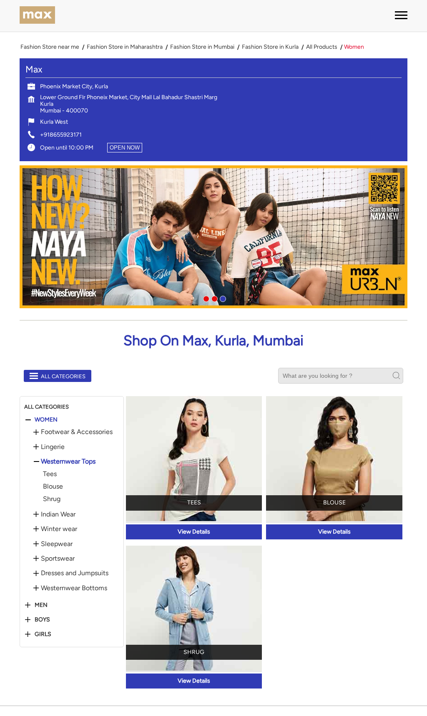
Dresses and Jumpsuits (74, 573)
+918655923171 (61, 134)
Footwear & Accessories (77, 432)
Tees (50, 474)
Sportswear (58, 558)
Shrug (51, 499)
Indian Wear (58, 514)
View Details (194, 531)
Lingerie (53, 447)
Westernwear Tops (68, 461)
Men (41, 605)
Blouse (53, 486)
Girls (43, 634)
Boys (42, 619)
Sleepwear (57, 544)
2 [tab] (213, 298)
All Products (321, 47)
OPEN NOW (125, 148)
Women (46, 420)
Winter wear (59, 529)
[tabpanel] (213, 237)
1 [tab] (205, 298)
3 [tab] (222, 298)
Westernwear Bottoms (74, 588)
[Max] (37, 15)
